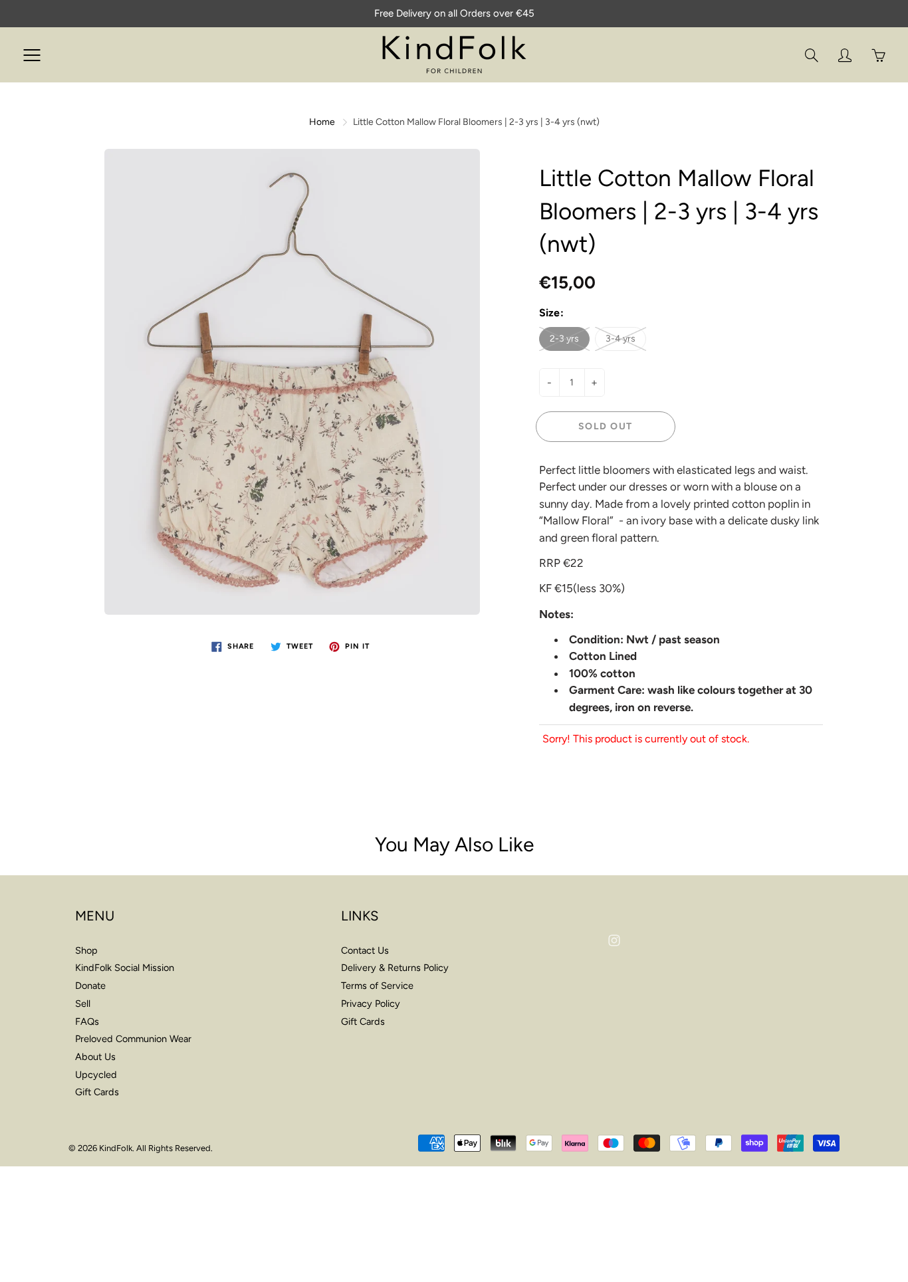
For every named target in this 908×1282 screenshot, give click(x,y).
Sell (82, 1004)
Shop (86, 950)
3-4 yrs (620, 338)
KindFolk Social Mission (124, 968)
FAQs (87, 1021)
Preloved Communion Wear (133, 1039)
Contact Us (365, 950)
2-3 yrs (564, 338)
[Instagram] (613, 940)
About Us (95, 1057)
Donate (90, 986)
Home (322, 122)
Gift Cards (97, 1092)
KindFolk (115, 1148)
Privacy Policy (370, 1004)
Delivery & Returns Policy (395, 968)
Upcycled (96, 1075)
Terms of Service (377, 986)
